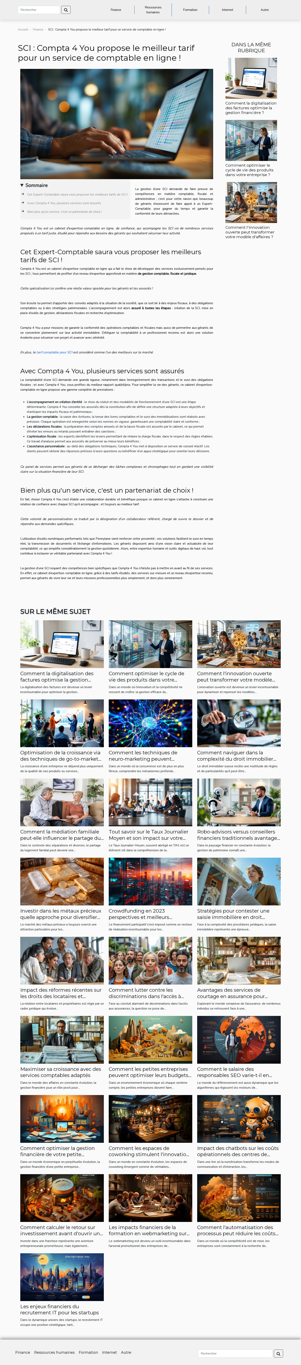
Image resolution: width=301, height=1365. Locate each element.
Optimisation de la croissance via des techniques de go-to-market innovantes (60, 759)
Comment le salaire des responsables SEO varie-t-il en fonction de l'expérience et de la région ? (235, 1078)
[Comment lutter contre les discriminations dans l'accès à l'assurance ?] (150, 960)
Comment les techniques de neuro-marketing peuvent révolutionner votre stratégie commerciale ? (143, 762)
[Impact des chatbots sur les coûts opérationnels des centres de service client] (239, 1118)
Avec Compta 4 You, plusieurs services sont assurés (64, 203)
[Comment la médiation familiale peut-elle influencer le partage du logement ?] (62, 802)
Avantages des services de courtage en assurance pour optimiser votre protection (231, 996)
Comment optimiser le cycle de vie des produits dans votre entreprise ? (249, 170)
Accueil (23, 29)
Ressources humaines (153, 10)
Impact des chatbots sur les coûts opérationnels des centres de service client (238, 1154)
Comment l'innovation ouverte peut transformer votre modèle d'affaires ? (250, 232)
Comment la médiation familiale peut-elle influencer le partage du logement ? (60, 838)
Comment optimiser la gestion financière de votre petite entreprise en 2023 (57, 1154)
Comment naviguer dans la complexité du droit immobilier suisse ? (235, 759)
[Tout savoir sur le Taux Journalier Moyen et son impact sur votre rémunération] (150, 802)
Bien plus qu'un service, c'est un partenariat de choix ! (64, 211)
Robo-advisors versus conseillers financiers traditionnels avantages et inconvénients (238, 838)
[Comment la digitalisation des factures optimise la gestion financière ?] (251, 78)
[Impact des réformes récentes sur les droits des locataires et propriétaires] (62, 960)
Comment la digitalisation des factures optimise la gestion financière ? (251, 108)
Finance (116, 10)
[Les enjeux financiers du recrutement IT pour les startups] (62, 1277)
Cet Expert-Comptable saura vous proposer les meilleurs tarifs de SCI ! (77, 194)
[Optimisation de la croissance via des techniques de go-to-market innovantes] (62, 723)
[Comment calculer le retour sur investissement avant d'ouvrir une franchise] (62, 1197)
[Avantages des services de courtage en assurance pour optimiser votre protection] (239, 960)
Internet (227, 10)
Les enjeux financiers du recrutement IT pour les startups (59, 1310)
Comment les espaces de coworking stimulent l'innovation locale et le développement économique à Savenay (149, 1157)
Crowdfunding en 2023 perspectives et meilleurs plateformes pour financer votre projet (147, 920)
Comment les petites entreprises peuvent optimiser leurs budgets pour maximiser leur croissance (148, 1075)
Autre (265, 10)
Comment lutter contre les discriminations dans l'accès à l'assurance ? (145, 996)
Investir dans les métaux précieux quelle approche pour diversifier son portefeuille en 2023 (60, 917)
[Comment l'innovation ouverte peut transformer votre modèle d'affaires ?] (251, 202)
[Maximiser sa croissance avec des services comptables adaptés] (62, 1039)
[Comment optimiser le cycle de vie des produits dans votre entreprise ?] (251, 140)
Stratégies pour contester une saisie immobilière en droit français (233, 917)
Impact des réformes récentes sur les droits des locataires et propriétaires (61, 996)
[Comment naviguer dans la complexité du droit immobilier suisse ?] (239, 723)
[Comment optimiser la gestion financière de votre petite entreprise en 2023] (62, 1118)
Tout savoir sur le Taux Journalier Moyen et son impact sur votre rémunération (148, 838)
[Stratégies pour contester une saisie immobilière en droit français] (239, 881)
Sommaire (36, 185)
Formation (190, 10)
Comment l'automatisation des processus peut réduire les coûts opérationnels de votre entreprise (237, 1233)
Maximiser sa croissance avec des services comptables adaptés (60, 1072)
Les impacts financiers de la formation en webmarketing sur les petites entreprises (148, 1233)
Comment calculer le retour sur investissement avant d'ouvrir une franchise (61, 1233)
